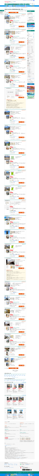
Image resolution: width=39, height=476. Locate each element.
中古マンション (11, 4)
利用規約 (17, 472)
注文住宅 (21, 4)
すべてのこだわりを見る (32, 78)
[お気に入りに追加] (25, 26)
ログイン (11, 2)
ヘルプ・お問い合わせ (31, 472)
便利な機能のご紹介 (27, 464)
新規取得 (15, 1)
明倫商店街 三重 (32, 0)
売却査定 (24, 4)
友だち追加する (23, 464)
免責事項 (24, 472)
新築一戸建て (15, 4)
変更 (33, 36)
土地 (22, 4)
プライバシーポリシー (8, 472)
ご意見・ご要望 (26, 472)
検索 (33, 0)
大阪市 (5, 374)
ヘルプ (26, 0)
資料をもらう (21, 26)
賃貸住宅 (5, 4)
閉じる (16, 10)
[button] (5, 385)
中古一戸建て (18, 4)
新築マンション (8, 4)
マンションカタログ (6, 467)
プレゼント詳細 (8, 439)
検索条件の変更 (29, 30)
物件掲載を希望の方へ (20, 472)
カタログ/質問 (27, 4)
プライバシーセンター (13, 472)
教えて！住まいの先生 (11, 467)
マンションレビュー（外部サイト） (18, 457)
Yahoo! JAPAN (24, 0)
